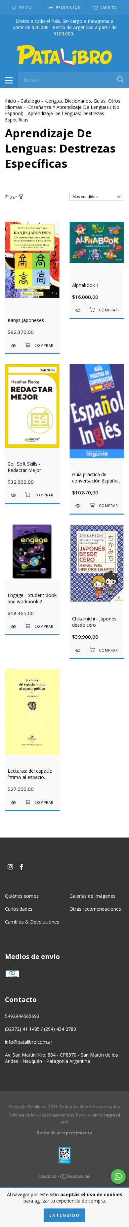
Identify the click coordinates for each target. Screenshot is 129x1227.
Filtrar (12, 197)
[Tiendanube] (64, 1177)
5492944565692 (22, 1016)
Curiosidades (18, 909)
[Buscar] (120, 79)
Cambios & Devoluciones (32, 922)
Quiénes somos (22, 896)
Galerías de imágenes (92, 896)
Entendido (64, 1215)
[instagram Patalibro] (10, 866)
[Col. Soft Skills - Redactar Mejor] (14, 495)
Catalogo (30, 101)
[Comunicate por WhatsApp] (118, 1176)
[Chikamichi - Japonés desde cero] (78, 650)
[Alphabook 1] (78, 310)
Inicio (10, 101)
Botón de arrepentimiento (64, 1133)
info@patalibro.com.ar (28, 1042)
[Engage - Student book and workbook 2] (14, 626)
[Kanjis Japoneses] (14, 345)
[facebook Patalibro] (21, 866)
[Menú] (9, 80)
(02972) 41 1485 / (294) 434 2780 (40, 1029)
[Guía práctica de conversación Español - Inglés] (78, 505)
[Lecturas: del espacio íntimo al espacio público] (14, 802)
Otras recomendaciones (95, 909)
